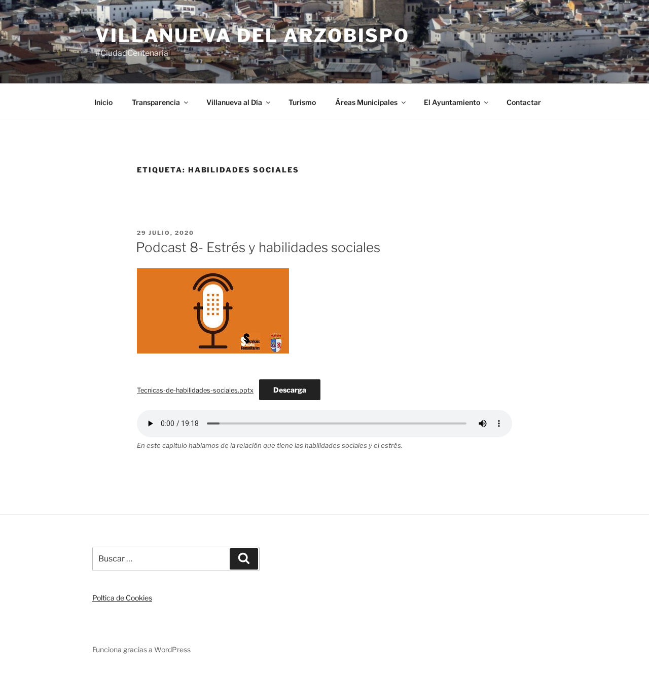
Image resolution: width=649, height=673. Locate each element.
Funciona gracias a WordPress (141, 649)
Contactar (524, 102)
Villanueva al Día (234, 102)
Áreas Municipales (366, 102)
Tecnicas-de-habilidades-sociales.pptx (195, 390)
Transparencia (156, 102)
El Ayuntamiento (452, 102)
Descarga (289, 389)
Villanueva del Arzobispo (252, 35)
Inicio (103, 102)
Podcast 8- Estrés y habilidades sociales (258, 247)
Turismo (302, 102)
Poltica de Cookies (122, 597)
